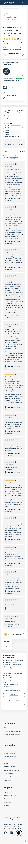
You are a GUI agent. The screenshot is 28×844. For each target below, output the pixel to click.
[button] (14, 87)
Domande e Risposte (10, 757)
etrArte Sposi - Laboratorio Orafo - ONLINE (12, 30)
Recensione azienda (10, 750)
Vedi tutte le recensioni (12, 136)
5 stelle (7, 126)
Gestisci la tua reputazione (12, 735)
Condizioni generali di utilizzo (12, 818)
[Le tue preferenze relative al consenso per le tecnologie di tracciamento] (25, 841)
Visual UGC (7, 763)
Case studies (7, 802)
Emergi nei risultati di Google (12, 731)
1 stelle (7, 134)
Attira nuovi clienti (9, 728)
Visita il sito (14, 695)
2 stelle (7, 132)
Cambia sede (6, 647)
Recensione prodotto (10, 753)
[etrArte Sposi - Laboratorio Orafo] (11, 16)
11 (13, 634)
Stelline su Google (9, 773)
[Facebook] (3, 704)
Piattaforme (7, 780)
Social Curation (8, 777)
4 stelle (7, 128)
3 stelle (7, 130)
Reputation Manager (10, 767)
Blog (5, 799)
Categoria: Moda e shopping (11, 691)
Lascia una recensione (14, 54)
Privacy (6, 820)
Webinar (6, 806)
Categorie (7, 792)
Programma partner (10, 795)
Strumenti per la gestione (11, 770)
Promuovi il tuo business (11, 738)
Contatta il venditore (14, 700)
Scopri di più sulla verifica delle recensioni (14, 101)
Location (6, 760)
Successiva (19, 634)
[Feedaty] (9, 3)
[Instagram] (24, 704)
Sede (5, 151)
